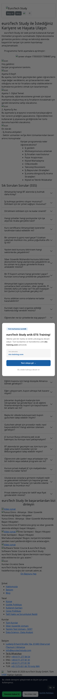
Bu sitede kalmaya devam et (28, 370)
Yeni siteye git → (28, 363)
